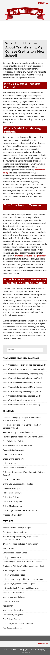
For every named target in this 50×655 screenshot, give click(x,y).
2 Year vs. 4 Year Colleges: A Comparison (20, 544)
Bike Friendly (8, 548)
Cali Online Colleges (11, 488)
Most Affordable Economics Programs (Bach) (22, 378)
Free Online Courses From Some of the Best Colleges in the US (22, 426)
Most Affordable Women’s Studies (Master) (21, 404)
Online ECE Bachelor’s (12, 479)
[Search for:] (25, 350)
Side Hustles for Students (13, 610)
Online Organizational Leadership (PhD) (20, 510)
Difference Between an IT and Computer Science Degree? (24, 473)
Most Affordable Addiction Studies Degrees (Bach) (24, 365)
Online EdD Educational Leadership (18, 484)
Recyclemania (9, 606)
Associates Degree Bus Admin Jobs (18, 432)
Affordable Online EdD (12, 515)
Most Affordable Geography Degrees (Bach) (22, 391)
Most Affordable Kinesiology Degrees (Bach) (22, 396)
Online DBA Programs (12, 506)
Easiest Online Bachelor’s (13, 450)
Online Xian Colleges (11, 497)
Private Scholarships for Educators (17, 445)
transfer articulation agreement (30, 255)
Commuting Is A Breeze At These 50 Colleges (22, 561)
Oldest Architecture (11, 601)
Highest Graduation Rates (14, 575)
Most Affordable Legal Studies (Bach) (19, 400)
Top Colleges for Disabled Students (18, 623)
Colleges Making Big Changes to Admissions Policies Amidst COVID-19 (22, 419)
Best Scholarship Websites (14, 441)
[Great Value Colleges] (25, 13)
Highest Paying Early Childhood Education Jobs (23, 579)
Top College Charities (12, 619)
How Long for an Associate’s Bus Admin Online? (23, 436)
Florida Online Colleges (12, 492)
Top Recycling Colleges (13, 628)
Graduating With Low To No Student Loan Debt (23, 566)
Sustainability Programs (13, 614)
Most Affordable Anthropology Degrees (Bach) (23, 373)
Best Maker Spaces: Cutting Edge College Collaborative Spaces (20, 538)
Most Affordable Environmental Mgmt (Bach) (22, 382)
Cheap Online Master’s (12, 454)
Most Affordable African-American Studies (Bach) (24, 369)
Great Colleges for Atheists (14, 570)
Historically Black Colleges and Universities (21, 588)
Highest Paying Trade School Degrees (19, 583)
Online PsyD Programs (12, 501)
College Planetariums (12, 557)
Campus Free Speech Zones (15, 552)
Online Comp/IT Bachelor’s (14, 467)
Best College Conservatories (15, 532)
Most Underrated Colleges (14, 597)
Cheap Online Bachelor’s (13, 459)
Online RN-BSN (9, 463)
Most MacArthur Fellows (13, 592)
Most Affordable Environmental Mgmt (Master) (23, 387)
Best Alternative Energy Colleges (17, 527)
